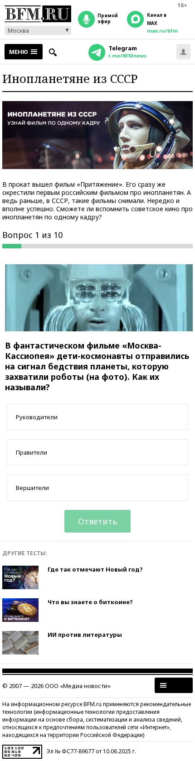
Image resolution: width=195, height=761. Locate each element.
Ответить (97, 521)
